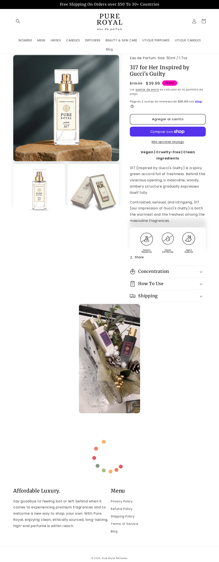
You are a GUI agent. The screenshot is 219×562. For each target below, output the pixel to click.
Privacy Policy (122, 501)
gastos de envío (147, 89)
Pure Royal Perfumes (114, 558)
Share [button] (139, 257)
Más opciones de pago (168, 142)
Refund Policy (122, 509)
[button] (18, 21)
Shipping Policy (123, 516)
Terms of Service (124, 524)
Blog (114, 531)
